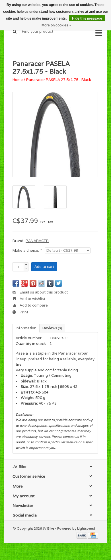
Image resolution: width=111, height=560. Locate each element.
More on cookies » (56, 25)
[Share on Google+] (24, 283)
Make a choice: (27, 250)
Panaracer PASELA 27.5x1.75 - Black (58, 79)
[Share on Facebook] (16, 283)
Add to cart (44, 266)
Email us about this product (43, 292)
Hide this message (87, 18)
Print (23, 312)
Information (26, 328)
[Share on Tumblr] (50, 283)
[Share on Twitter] (58, 283)
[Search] (15, 32)
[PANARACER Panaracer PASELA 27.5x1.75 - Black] (55, 134)
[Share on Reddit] (41, 283)
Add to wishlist (32, 298)
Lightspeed (86, 528)
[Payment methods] (82, 535)
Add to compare (33, 305)
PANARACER (37, 240)
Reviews (52, 328)
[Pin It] (33, 283)
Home (18, 79)
